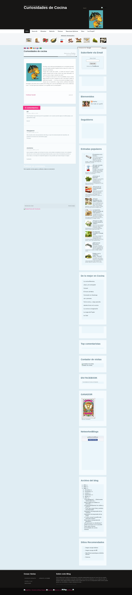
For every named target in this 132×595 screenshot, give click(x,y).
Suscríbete (106, 31)
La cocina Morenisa (89, 281)
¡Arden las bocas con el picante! (93, 524)
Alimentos (43, 31)
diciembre (87, 490)
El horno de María (89, 291)
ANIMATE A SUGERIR (44, 578)
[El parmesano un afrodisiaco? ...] (37, 40)
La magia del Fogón (89, 312)
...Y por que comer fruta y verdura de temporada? (93, 509)
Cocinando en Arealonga (90, 295)
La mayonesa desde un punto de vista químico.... (98, 211)
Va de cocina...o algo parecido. (92, 302)
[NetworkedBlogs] (92, 437)
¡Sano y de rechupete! (90, 284)
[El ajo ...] (70, 40)
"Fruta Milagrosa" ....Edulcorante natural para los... (93, 500)
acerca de (71, 95)
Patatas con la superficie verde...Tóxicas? (97, 255)
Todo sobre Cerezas (89, 526)
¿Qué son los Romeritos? (96, 243)
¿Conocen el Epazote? (96, 176)
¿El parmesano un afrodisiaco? (93, 523)
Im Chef (86, 315)
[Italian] (34, 48)
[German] (31, 48)
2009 (85, 488)
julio (86, 498)
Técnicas (60, 31)
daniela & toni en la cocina (91, 305)
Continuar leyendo (31, 95)
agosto (87, 496)
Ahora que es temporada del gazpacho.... (92, 520)
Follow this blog (93, 439)
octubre (87, 493)
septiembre (88, 494)
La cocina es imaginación (91, 308)
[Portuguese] (41, 48)
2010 (85, 486)
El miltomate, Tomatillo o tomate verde (98, 233)
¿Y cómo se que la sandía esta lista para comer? (92, 518)
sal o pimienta (88, 298)
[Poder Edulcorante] (86, 40)
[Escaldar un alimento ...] (62, 40)
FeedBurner (95, 66)
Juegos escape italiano (91, 547)
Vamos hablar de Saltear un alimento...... (92, 503)
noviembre (88, 491)
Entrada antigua (71, 205)
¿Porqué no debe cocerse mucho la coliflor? (98, 222)
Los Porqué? (91, 31)
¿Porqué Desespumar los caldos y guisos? (97, 200)
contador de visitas (87, 365)
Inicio (27, 31)
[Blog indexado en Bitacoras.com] (57, 590)
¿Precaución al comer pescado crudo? (97, 188)
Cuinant (86, 288)
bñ (27, 112)
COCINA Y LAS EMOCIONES (28, 581)
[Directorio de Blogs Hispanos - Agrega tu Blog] (35, 590)
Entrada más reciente (29, 205)
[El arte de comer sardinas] (29, 40)
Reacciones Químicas (72, 31)
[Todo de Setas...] (78, 40)
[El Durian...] (53, 40)
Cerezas (86, 529)
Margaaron (30, 131)
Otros (82, 31)
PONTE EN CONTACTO (30, 578)
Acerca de (34, 31)
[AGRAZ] (95, 40)
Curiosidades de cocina (35, 51)
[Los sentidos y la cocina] (103, 40)
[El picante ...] (45, 40)
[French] (28, 48)
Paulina (95, 101)
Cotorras (87, 557)
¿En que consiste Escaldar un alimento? (97, 167)
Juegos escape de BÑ (91, 550)
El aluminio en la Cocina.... (97, 155)
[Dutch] (37, 48)
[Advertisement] (45, 200)
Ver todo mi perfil (97, 104)
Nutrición (52, 31)
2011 (85, 485)
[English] (25, 48)
